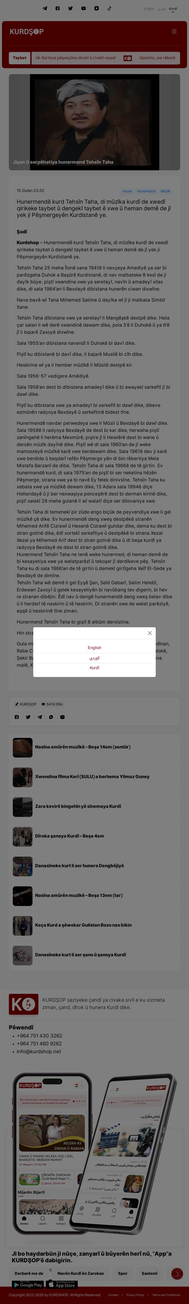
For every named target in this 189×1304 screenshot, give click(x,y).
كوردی (94, 658)
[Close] (150, 633)
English (94, 648)
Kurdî (94, 668)
